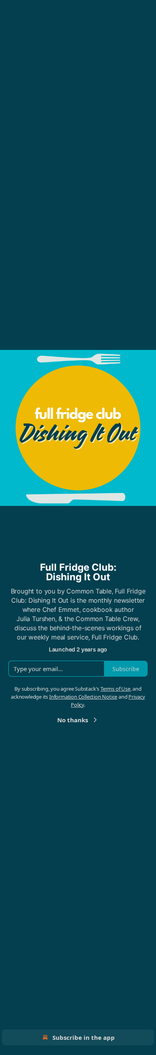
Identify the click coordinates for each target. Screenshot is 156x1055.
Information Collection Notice (83, 696)
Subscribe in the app (83, 1037)
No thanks (72, 720)
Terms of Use (115, 688)
